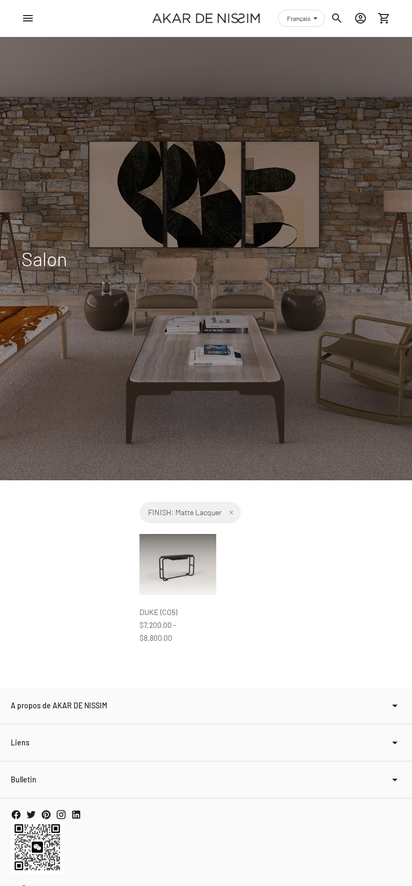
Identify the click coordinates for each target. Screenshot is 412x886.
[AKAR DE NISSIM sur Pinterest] (46, 814)
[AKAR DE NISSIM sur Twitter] (31, 814)
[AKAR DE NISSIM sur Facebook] (16, 814)
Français (299, 18)
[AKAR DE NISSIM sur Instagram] (61, 814)
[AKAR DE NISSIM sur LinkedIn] (76, 814)
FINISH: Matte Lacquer (185, 512)
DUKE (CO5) (158, 612)
